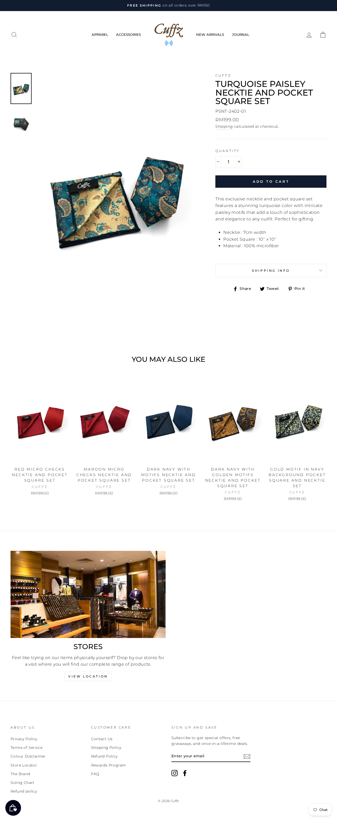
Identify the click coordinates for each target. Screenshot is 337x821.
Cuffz (223, 75)
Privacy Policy (24, 739)
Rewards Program (108, 765)
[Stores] (88, 594)
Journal (240, 34)
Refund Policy (104, 756)
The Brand (20, 774)
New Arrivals (210, 34)
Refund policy (24, 791)
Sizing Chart (22, 782)
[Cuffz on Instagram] (174, 773)
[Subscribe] (247, 756)
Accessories (128, 34)
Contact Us (102, 739)
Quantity (227, 151)
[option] (168, 5)
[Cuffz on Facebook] (185, 773)
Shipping (224, 126)
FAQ (95, 774)
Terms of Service (26, 747)
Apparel (100, 34)
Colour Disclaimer (28, 756)
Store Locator (24, 765)
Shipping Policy (106, 747)
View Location (88, 676)
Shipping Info (271, 271)
